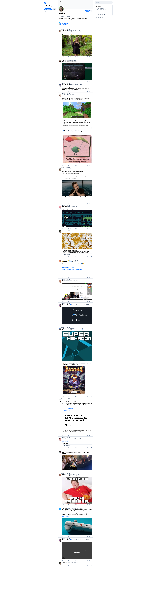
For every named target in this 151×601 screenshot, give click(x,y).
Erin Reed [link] (64, 168)
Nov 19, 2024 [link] (79, 508)
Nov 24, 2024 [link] (80, 328)
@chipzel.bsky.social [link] (81, 329)
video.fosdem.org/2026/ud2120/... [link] (69, 267)
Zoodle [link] (63, 438)
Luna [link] (63, 94)
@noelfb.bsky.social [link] (71, 206)
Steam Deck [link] (64, 508)
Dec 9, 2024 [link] (86, 304)
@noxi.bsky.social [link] (69, 230)
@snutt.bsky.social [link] (68, 451)
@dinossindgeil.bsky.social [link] (69, 280)
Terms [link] (99, 17)
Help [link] (102, 17)
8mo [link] (80, 84)
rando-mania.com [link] (65, 441)
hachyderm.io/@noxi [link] (64, 24)
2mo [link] (75, 60)
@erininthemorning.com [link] (72, 168)
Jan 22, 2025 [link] (78, 280)
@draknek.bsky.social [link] (74, 84)
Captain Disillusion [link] (66, 304)
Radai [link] (63, 60)
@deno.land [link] (66, 399)
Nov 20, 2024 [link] (78, 474)
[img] (75, 4)
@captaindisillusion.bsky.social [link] (77, 304)
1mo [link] (79, 30)
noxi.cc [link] (61, 22)
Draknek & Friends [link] (66, 84)
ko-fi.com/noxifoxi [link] (64, 23)
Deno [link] (63, 399)
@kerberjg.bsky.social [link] (75, 260)
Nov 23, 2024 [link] (78, 438)
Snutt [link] (63, 451)
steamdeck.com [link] (65, 516)
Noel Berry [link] (64, 206)
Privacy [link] (96, 17)
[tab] (63, 27)
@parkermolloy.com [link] (73, 30)
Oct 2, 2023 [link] (75, 562)
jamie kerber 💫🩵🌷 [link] (66, 260)
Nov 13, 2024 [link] (86, 539)
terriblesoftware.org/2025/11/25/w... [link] (82, 232)
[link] (61, 16)
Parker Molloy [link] (65, 30)
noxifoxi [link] (64, 230)
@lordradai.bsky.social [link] (69, 60)
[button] (60, 1)
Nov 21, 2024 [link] (75, 451)
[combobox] (47, 12)
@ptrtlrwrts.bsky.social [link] (72, 328)
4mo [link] (76, 206)
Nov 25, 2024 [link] (72, 399)
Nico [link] (63, 280)
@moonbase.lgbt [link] (67, 94)
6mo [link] (74, 230)
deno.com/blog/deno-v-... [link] (67, 410)
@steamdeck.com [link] (72, 508)
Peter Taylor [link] (64, 328)
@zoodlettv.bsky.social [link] (70, 438)
